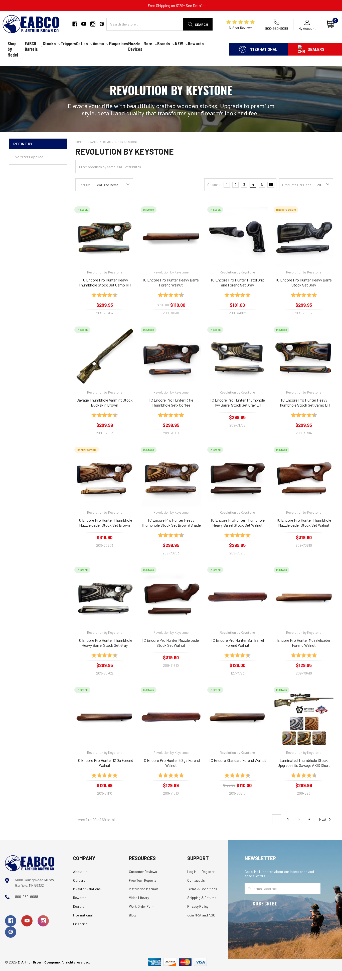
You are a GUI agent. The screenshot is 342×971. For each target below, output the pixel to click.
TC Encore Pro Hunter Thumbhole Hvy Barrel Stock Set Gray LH (237, 402)
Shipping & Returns (201, 897)
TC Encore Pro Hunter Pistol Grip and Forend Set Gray (237, 282)
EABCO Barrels (31, 46)
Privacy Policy (197, 906)
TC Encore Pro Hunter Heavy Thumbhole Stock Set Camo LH (304, 402)
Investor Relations (87, 889)
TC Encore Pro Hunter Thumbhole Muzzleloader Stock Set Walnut (303, 522)
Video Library (139, 897)
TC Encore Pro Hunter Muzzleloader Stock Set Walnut (171, 643)
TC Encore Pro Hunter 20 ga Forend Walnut (171, 763)
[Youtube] (83, 24)
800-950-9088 (26, 896)
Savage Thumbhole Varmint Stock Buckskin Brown (105, 402)
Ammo (98, 43)
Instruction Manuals (143, 889)
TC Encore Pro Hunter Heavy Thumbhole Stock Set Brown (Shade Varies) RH (171, 523)
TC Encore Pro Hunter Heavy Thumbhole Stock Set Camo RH (105, 282)
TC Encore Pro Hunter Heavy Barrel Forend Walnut (171, 282)
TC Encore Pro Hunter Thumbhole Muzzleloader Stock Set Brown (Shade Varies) (104, 523)
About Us (80, 871)
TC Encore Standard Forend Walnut (237, 760)
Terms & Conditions (202, 889)
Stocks (49, 43)
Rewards (196, 43)
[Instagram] (92, 24)
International (263, 49)
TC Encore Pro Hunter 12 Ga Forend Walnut (104, 763)
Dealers (316, 49)
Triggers (68, 43)
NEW (179, 43)
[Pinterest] (101, 24)
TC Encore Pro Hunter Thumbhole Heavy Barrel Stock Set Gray (104, 643)
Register (208, 871)
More (147, 43)
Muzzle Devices (135, 46)
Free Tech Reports (142, 880)
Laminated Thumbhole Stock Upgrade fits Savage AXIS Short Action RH (303, 763)
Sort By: (84, 185)
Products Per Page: (297, 185)
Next (323, 819)
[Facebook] (74, 24)
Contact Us (196, 880)
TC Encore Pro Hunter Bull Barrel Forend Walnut (237, 643)
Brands (163, 43)
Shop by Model (13, 49)
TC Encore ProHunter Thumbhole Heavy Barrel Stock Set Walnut (237, 522)
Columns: (214, 184)
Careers (79, 880)
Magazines (118, 43)
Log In (192, 871)
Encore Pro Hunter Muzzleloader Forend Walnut (303, 643)
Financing (80, 924)
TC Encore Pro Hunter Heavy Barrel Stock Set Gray (303, 282)
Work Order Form (141, 906)
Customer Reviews (143, 871)
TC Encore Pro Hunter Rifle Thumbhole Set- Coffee (171, 402)
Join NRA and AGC (201, 915)
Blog (132, 915)
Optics (82, 43)
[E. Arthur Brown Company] (29, 862)
